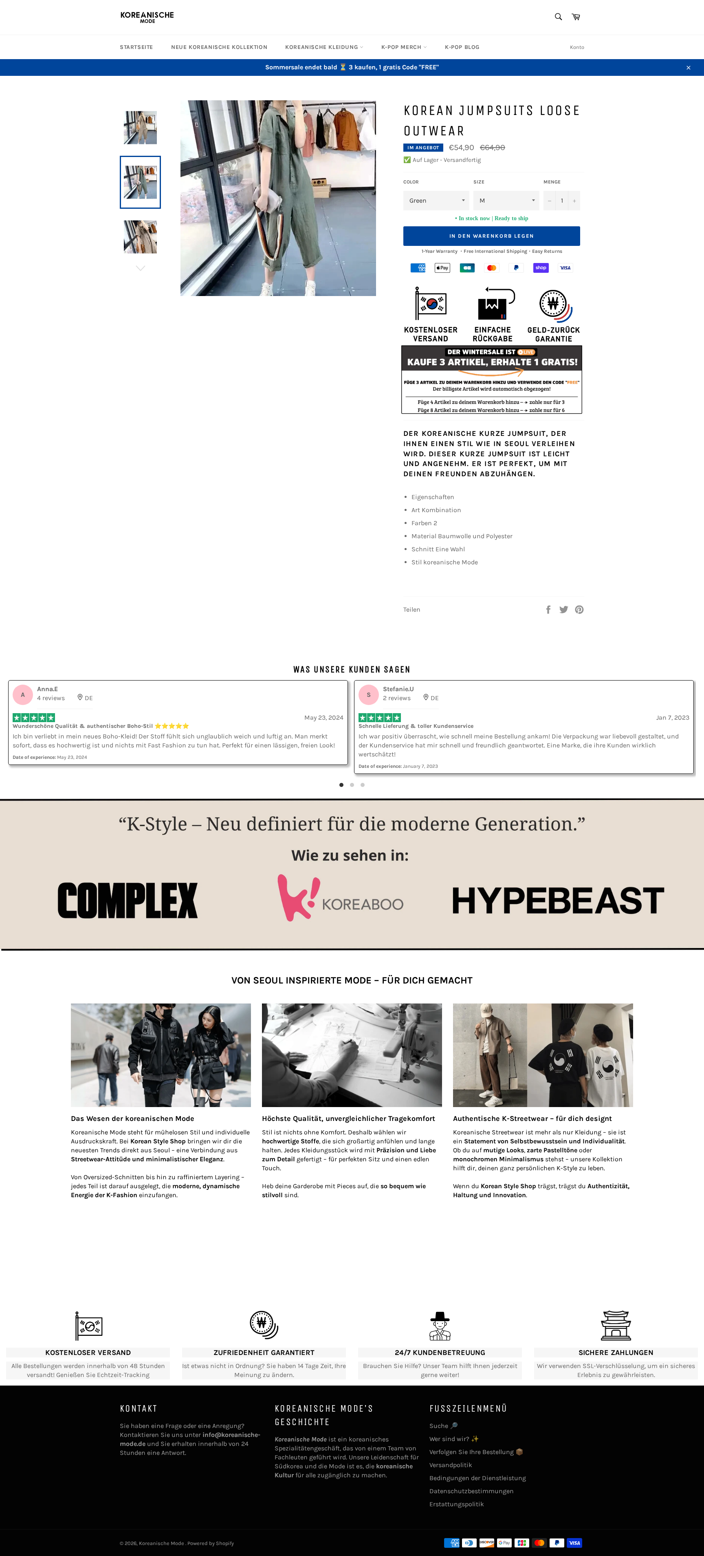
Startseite (136, 47)
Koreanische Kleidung (322, 47)
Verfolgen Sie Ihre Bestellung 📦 (476, 1452)
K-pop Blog (462, 47)
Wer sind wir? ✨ (454, 1439)
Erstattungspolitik (456, 1504)
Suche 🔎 (443, 1426)
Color (411, 182)
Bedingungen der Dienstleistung (477, 1478)
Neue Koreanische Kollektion (219, 47)
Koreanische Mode (162, 1543)
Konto (577, 47)
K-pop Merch (402, 47)
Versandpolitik (450, 1465)
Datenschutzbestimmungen (471, 1491)
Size (478, 182)
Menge (552, 182)
